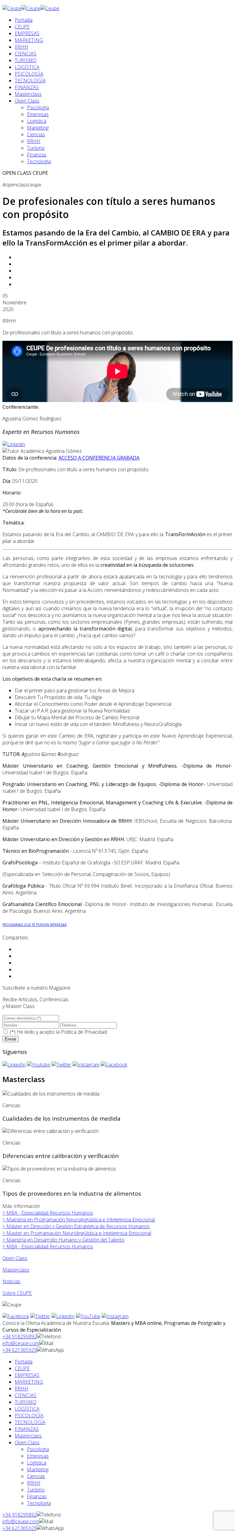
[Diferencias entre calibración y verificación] (50, 1131)
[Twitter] (61, 1064)
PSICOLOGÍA (29, 73)
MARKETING (29, 40)
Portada (23, 20)
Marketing (38, 127)
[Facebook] (114, 1064)
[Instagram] (86, 1064)
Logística (36, 121)
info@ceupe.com (20, 1343)
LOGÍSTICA (27, 67)
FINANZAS (27, 87)
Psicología (38, 107)
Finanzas (37, 154)
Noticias (11, 1281)
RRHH (21, 46)
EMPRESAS (27, 33)
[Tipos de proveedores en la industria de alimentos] (59, 1168)
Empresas (38, 114)
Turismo (36, 148)
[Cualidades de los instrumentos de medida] (50, 1093)
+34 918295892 (19, 1336)
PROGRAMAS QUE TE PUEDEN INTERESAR (34, 925)
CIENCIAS (25, 53)
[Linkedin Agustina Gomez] (13, 444)
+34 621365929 (19, 1350)
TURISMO (25, 60)
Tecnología (39, 161)
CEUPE (22, 26)
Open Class (27, 100)
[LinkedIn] (14, 1064)
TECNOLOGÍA (30, 80)
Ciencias (36, 134)
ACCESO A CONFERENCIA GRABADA (99, 457)
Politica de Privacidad (84, 1031)
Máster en (76, 1226)
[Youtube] (38, 1064)
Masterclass (28, 94)
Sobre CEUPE (17, 1293)
